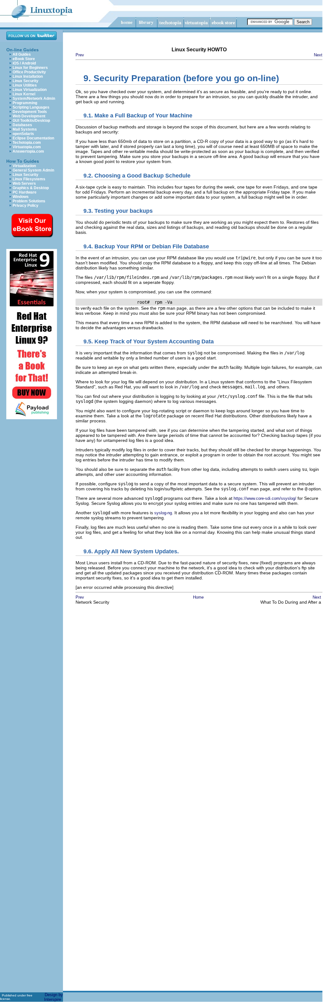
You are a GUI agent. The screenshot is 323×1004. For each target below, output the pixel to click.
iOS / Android (24, 63)
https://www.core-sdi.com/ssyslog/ (265, 498)
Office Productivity (29, 72)
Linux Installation (28, 76)
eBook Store (24, 59)
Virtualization (24, 166)
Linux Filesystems (29, 179)
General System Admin (33, 170)
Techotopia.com (27, 142)
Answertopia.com (28, 151)
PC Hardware (25, 192)
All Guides (22, 54)
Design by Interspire (53, 997)
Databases (22, 125)
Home (198, 597)
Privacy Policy (25, 205)
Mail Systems (25, 129)
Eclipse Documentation (33, 138)
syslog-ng (163, 512)
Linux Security (25, 81)
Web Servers (24, 183)
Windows (21, 197)
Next (318, 55)
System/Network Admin (34, 98)
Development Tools (30, 112)
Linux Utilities (25, 85)
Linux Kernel (24, 94)
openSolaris (23, 134)
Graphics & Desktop (31, 188)
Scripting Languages (31, 107)
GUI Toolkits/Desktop (31, 120)
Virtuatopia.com (27, 147)
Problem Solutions (29, 201)
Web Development (29, 116)
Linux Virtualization (30, 89)
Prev (80, 55)
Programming (25, 103)
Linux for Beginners (30, 67)
